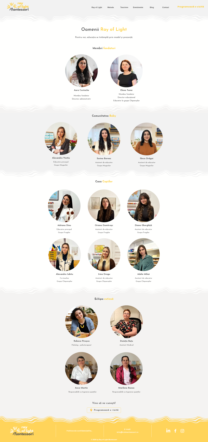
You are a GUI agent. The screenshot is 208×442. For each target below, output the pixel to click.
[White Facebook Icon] (175, 430)
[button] (124, 7)
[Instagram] (182, 430)
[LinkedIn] (168, 430)
